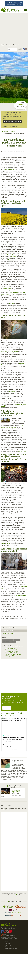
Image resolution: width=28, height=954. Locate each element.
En (19, 49)
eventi (11, 640)
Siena (2, 294)
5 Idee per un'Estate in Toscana (13, 654)
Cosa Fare (12, 131)
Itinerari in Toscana (8, 633)
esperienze (13, 642)
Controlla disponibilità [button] (12, 121)
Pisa (24, 292)
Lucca (7, 294)
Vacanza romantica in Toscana (13, 650)
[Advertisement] (14, 27)
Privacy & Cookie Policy (11, 948)
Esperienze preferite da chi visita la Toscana (12, 714)
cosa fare (16, 640)
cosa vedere (6, 642)
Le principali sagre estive (11, 651)
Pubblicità (8, 943)
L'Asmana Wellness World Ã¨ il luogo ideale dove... (12, 795)
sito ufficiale (22, 451)
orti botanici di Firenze (14, 292)
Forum (7, 810)
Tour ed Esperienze (11, 127)
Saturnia (14, 358)
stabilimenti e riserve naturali (9, 351)
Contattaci (8, 945)
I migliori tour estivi (10, 648)
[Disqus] (14, 831)
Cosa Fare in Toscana (8, 630)
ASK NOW (6, 708)
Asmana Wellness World (11, 653)
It (20, 49)
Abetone (11, 303)
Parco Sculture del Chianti (9, 255)
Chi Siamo (7, 942)
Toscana (5, 131)
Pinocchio (11, 260)
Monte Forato (7, 288)
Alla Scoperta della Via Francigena (13, 656)
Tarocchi (13, 256)
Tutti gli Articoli (9, 947)
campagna (5, 640)
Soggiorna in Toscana (12, 112)
